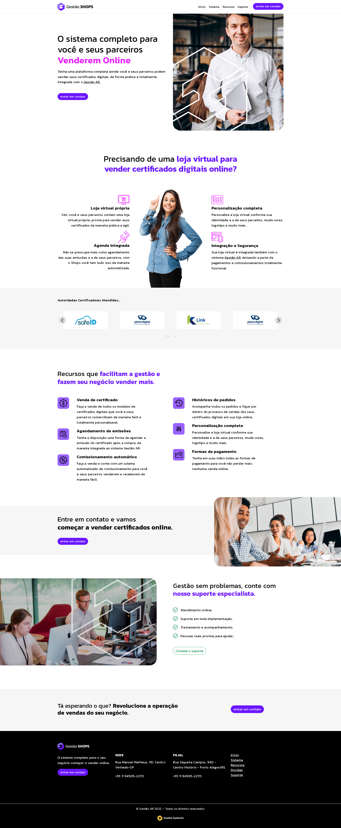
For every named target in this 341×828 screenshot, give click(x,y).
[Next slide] (278, 320)
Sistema (214, 7)
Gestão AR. (92, 81)
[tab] (166, 336)
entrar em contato (268, 6)
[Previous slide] (62, 320)
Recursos (228, 7)
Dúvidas (237, 769)
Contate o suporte (189, 650)
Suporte (243, 7)
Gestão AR (232, 257)
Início (201, 7)
